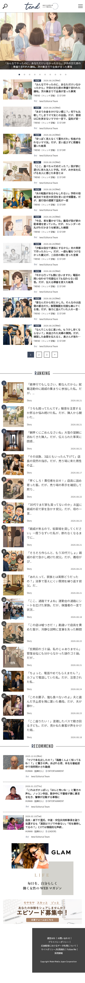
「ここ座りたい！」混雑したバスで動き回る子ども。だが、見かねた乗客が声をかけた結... (54, 725)
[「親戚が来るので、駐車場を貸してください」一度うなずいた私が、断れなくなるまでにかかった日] (15, 537)
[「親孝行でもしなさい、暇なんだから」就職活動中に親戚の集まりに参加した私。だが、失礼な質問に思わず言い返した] (15, 392)
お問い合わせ (64, 938)
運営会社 (51, 938)
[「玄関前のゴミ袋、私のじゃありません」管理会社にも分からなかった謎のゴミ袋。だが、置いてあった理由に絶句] (15, 657)
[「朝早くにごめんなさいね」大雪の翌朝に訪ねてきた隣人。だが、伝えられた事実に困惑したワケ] (15, 440)
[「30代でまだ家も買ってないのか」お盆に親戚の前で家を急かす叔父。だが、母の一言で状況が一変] (15, 512)
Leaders (51, 831)
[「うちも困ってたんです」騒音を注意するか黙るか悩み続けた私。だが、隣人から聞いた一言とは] (15, 416)
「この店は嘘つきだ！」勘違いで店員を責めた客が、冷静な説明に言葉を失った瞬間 (54, 627)
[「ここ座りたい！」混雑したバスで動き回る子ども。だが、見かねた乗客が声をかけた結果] (15, 729)
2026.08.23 (76, 520)
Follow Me (71, 949)
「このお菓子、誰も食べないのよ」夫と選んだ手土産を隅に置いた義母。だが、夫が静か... (54, 701)
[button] (19, 74)
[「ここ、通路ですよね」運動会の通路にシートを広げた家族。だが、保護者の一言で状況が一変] (15, 609)
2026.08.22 (76, 496)
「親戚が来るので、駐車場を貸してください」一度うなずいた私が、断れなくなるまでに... (54, 533)
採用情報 (58, 953)
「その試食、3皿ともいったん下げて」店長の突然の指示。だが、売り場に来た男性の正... (54, 460)
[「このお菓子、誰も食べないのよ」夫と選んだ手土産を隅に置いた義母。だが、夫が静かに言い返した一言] (15, 705)
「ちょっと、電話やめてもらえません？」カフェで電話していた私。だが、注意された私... (54, 677)
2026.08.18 (76, 616)
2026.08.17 (76, 472)
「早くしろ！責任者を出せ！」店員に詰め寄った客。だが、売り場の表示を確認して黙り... (54, 484)
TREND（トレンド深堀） (45, 96)
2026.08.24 (76, 689)
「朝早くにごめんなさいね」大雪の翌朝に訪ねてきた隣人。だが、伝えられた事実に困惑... (54, 436)
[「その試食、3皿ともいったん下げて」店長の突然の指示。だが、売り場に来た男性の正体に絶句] (15, 464)
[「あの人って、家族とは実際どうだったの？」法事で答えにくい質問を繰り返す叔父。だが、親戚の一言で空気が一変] (15, 585)
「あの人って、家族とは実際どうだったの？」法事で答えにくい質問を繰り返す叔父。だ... (54, 581)
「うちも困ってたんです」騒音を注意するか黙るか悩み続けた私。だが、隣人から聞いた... (54, 412)
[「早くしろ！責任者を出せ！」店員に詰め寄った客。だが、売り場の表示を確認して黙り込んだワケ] (15, 488)
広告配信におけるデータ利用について (58, 945)
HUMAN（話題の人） (35, 771)
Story (62, 96)
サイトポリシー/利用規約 (53, 949)
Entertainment (55, 771)
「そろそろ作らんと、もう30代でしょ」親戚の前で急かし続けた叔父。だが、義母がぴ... (54, 557)
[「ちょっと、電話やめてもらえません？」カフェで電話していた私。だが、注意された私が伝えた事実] (15, 681)
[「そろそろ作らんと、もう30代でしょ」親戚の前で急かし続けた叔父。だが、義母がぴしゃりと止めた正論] (15, 561)
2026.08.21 (76, 400)
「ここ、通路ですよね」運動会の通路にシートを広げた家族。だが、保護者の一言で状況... (54, 605)
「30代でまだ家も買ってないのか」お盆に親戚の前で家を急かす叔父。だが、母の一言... (54, 508)
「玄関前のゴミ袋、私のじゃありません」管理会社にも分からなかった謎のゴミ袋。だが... (54, 653)
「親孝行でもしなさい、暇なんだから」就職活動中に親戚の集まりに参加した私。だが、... (54, 388)
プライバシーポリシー (58, 941)
